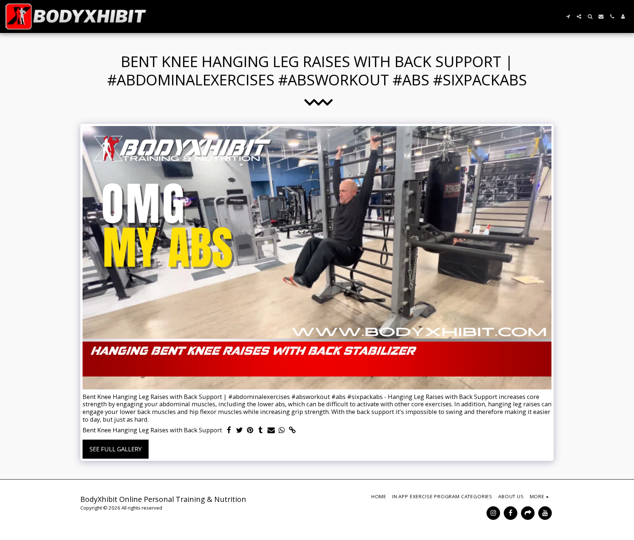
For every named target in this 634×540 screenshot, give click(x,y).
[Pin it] (250, 430)
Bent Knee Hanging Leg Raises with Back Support (152, 430)
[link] (292, 430)
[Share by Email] (271, 430)
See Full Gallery (116, 449)
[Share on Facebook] (229, 430)
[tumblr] (261, 430)
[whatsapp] (282, 430)
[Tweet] (239, 430)
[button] (568, 16)
